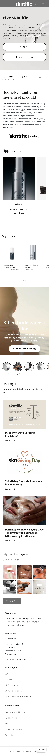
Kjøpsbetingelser (12, 718)
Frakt (7, 724)
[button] (36, 4)
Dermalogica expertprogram (18, 696)
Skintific (19, 751)
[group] (6, 368)
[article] (24, 422)
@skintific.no (23, 654)
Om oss (8, 680)
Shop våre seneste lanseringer (18, 211)
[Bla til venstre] (19, 280)
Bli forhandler (11, 685)
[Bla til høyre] (30, 280)
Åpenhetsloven (12, 735)
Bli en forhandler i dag (25, 349)
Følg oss (13, 601)
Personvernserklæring (15, 712)
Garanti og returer (13, 729)
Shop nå (24, 47)
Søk (6, 674)
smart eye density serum (31, 266)
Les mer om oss (24, 57)
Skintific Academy (13, 691)
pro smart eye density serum (9, 266)
